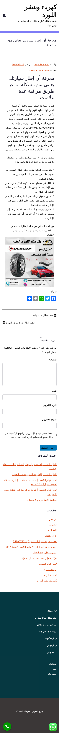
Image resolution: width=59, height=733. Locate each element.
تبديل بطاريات (50, 574)
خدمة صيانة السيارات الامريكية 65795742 (35, 541)
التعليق (53, 359)
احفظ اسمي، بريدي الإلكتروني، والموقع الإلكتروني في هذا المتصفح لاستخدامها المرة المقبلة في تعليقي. (29, 435)
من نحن (53, 519)
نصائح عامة (44, 70)
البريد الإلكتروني (50, 405)
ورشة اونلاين (50, 569)
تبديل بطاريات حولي (43, 315)
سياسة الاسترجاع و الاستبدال (42, 499)
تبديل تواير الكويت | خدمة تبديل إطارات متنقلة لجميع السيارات (30, 492)
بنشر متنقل (52, 617)
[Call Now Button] (7, 726)
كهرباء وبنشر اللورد (47, 580)
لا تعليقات (33, 70)
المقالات (52, 530)
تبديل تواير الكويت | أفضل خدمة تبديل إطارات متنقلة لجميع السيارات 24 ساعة (30, 482)
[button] (4, 15)
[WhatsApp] (41, 298)
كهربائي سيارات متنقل (47, 624)
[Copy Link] (35, 298)
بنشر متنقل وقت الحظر (45, 552)
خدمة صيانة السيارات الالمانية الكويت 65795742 (31, 547)
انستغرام (53, 663)
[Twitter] (47, 298)
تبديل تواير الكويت (48, 563)
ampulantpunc (41, 64)
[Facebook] (54, 298)
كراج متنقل (51, 535)
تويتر (54, 669)
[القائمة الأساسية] (4, 15)
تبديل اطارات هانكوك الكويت (20, 322)
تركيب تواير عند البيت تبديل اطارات (39, 558)
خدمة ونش (52, 652)
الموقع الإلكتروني (49, 419)
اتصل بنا (53, 524)
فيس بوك (52, 674)
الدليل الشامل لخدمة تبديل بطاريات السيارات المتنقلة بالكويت (30, 466)
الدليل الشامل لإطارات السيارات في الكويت (34, 474)
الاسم (54, 391)
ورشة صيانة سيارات (48, 631)
